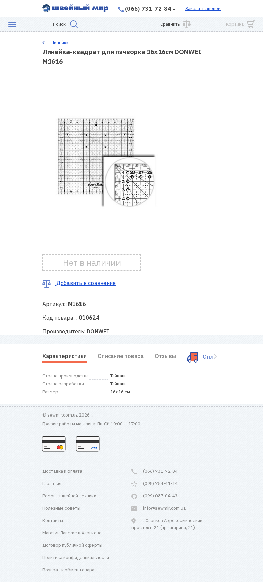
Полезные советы (61, 508)
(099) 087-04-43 (160, 496)
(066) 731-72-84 (148, 8)
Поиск (59, 24)
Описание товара (121, 355)
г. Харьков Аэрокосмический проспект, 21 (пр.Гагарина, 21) (167, 524)
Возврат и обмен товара (68, 570)
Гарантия (51, 483)
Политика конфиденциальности (75, 557)
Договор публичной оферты (72, 545)
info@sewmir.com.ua (164, 508)
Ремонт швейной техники (69, 496)
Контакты (52, 520)
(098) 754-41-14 (160, 483)
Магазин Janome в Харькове (72, 533)
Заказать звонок (203, 8)
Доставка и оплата (62, 471)
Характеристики (64, 355)
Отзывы (165, 355)
